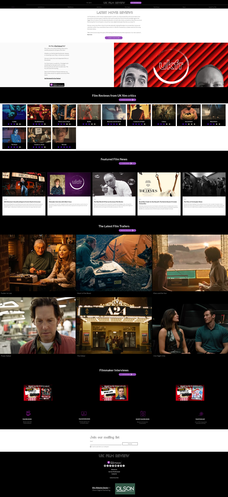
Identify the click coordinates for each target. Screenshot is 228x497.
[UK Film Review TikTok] (108, 466)
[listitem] (14, 115)
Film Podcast (58, 46)
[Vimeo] (121, 466)
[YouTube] (116, 466)
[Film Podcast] (105, 466)
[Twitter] (113, 466)
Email (91, 441)
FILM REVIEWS (27, 419)
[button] (184, 7)
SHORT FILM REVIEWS (142, 419)
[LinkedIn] (124, 466)
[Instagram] (118, 466)
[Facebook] (110, 466)
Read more (89, 34)
